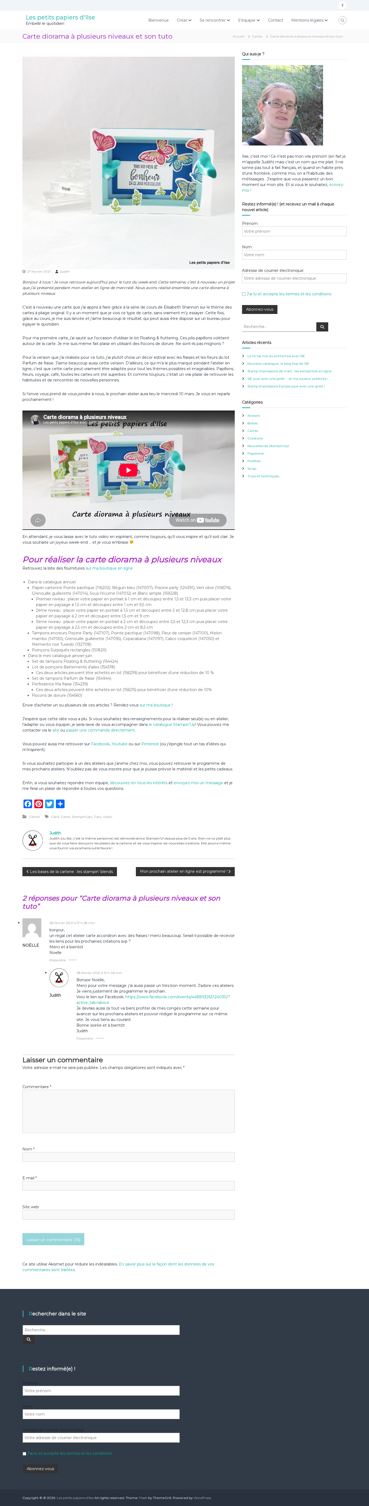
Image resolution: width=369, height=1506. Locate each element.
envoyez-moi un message (198, 782)
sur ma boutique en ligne (109, 568)
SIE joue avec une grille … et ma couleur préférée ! (287, 379)
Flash (143, 1498)
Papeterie (255, 453)
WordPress (202, 1498)
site (55, 730)
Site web (30, 1206)
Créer (182, 20)
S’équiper (247, 20)
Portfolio (254, 461)
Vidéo (107, 817)
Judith (65, 271)
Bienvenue (158, 20)
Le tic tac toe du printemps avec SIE (276, 356)
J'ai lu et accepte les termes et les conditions (289, 294)
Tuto (97, 817)
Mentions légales (307, 20)
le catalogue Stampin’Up (172, 724)
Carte (65, 817)
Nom (28, 1149)
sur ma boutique (155, 705)
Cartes (257, 36)
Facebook (100, 744)
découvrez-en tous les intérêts (138, 782)
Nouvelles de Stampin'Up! (268, 446)
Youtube (120, 744)
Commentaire (36, 1086)
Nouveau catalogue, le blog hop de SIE (278, 363)
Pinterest (150, 744)
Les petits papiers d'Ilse (60, 17)
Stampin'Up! (82, 817)
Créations (255, 438)
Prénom (250, 223)
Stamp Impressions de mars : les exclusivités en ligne (289, 371)
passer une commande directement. (101, 730)
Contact (275, 20)
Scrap (251, 468)
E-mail (29, 1178)
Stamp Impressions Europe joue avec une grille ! (286, 386)
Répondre (57, 960)
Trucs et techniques (263, 476)
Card (55, 817)
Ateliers (253, 416)
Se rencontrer (213, 20)
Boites (252, 423)
